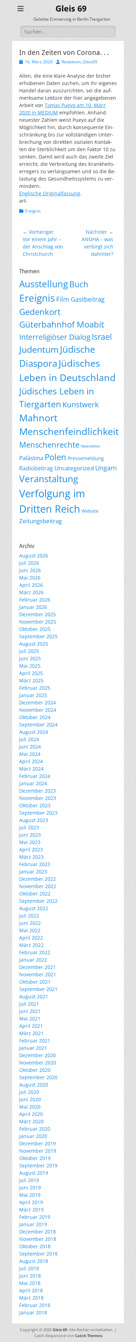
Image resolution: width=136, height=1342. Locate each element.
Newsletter (90, 446)
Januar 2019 (33, 1224)
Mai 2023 (29, 842)
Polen (55, 457)
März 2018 (31, 1297)
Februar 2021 (34, 1040)
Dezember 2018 (37, 1231)
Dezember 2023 (37, 790)
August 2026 (33, 555)
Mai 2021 (29, 1018)
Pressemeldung (86, 458)
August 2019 (33, 1172)
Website (90, 511)
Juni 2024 (30, 746)
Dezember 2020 (37, 1055)
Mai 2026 (29, 577)
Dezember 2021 (37, 967)
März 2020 (31, 1121)
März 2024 (31, 768)
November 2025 (37, 621)
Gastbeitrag (88, 299)
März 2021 (31, 1033)
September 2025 (38, 636)
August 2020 (33, 1084)
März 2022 (31, 945)
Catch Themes (88, 1335)
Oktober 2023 (35, 805)
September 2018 (38, 1253)
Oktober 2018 (35, 1246)
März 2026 (31, 592)
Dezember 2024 (37, 702)
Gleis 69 (70, 9)
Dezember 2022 (37, 879)
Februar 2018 (34, 1305)
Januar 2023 (33, 871)
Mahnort (38, 417)
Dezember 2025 (37, 614)
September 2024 (38, 724)
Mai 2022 (29, 930)
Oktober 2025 (35, 629)
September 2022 (38, 901)
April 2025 (31, 673)
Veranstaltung (48, 479)
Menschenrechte (49, 444)
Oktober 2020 (35, 1070)
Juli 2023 (29, 827)
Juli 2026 (29, 563)
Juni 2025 (30, 658)
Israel (102, 336)
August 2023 (33, 820)
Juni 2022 (30, 923)
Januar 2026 (33, 607)
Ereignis (33, 211)
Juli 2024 (29, 739)
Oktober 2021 (35, 981)
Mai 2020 (29, 1106)
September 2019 (38, 1165)
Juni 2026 (30, 570)
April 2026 (31, 585)
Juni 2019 (30, 1187)
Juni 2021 (30, 1011)
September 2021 (38, 989)
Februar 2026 (34, 599)
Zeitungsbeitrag (40, 521)
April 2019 (31, 1202)
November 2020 (37, 1062)
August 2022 (33, 908)
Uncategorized (74, 468)
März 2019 (31, 1209)
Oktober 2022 (35, 893)
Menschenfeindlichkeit (69, 431)
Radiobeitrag (36, 468)
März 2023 (31, 856)
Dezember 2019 (37, 1143)
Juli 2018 (29, 1268)
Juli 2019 (29, 1180)
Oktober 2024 (35, 717)
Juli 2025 (29, 651)
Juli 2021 (29, 1003)
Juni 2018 (30, 1275)
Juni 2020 (30, 1099)
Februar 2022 (34, 952)
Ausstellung (43, 283)
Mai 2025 (29, 665)
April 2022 (31, 937)
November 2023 (37, 798)
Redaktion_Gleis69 (79, 62)
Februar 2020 (34, 1128)
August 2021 (33, 996)
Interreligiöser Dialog (54, 337)
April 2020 (31, 1114)
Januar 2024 (33, 783)
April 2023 (31, 849)
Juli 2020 (29, 1092)
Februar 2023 (34, 864)
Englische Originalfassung (49, 193)
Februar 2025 (34, 687)
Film (62, 299)
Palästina (31, 458)
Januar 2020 (33, 1136)
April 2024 (31, 761)
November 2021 (37, 974)
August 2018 (33, 1261)
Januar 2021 (33, 1048)
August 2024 (33, 732)
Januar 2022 (33, 959)
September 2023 (38, 812)
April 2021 (31, 1026)
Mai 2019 (29, 1195)
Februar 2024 (34, 776)
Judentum (39, 349)
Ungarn (106, 468)
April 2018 (31, 1290)
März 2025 (31, 680)
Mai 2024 (29, 754)
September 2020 (38, 1077)
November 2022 (37, 886)
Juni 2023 (30, 834)
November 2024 (37, 710)
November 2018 (37, 1239)
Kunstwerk (80, 404)
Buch (78, 284)
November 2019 (37, 1150)
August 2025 (33, 643)
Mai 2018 (29, 1283)
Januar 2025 (33, 695)
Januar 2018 (33, 1312)
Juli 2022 (29, 915)
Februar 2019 (34, 1217)
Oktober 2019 (35, 1158)
